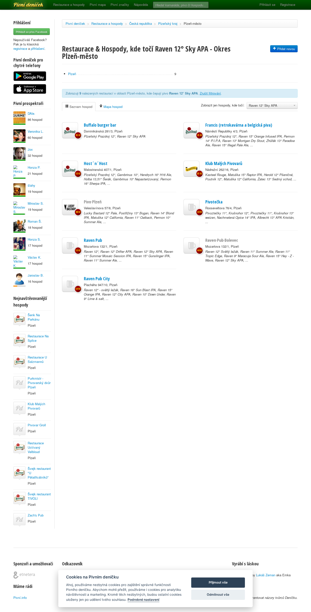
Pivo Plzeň (93, 202)
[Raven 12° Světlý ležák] (191, 245)
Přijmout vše (218, 582)
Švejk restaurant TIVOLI (39, 496)
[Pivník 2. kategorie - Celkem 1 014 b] (19, 280)
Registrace (287, 4)
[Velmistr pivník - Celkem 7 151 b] (19, 262)
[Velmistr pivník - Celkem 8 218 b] (19, 190)
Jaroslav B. (36, 275)
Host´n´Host (95, 163)
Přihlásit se (267, 4)
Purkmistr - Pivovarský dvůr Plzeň (39, 382)
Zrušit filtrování (210, 93)
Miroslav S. (36, 203)
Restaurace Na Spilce (38, 338)
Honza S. (34, 239)
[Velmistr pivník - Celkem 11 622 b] (19, 244)
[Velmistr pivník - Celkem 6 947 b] (19, 136)
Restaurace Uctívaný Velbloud (36, 447)
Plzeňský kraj (167, 23)
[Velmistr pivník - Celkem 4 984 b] (19, 226)
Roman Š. (35, 221)
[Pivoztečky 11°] (191, 207)
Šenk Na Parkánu (34, 317)
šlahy (31, 185)
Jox (30, 149)
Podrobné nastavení (143, 600)
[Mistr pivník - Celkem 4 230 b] (19, 208)
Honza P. (34, 167)
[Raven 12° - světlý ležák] (70, 284)
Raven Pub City (97, 278)
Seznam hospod (80, 106)
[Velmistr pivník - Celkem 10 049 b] (19, 154)
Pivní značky (120, 4)
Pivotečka (214, 202)
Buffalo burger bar (100, 125)
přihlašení (37, 48)
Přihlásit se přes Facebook (31, 32)
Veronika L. (35, 131)
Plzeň (72, 73)
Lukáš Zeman (265, 575)
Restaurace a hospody (69, 4)
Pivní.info (20, 597)
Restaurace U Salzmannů (37, 359)
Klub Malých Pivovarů (36, 406)
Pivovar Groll (37, 425)
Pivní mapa (98, 4)
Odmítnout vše (218, 594)
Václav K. (34, 257)
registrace (20, 48)
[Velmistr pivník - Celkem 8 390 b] (19, 118)
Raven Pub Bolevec (221, 240)
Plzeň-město (192, 23)
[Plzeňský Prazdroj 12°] (70, 130)
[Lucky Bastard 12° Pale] (70, 207)
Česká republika (140, 23)
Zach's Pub (35, 515)
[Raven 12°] (70, 245)
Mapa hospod (112, 106)
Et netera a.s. (24, 575)
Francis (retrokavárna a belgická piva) (238, 125)
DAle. (31, 113)
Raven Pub (93, 240)
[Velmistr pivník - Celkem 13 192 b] (19, 172)
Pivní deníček (23, 3)
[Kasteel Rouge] (191, 169)
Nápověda (141, 4)
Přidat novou (285, 48)
